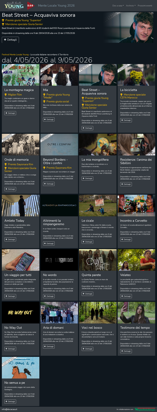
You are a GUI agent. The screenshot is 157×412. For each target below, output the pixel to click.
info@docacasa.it (9, 409)
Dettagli (12, 40)
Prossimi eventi (145, 5)
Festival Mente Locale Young (15, 54)
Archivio (130, 5)
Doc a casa (117, 5)
